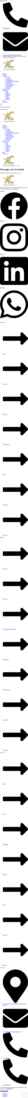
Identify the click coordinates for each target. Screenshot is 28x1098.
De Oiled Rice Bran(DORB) (12, 81)
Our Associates (6, 89)
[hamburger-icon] (0, 71)
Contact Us (5, 101)
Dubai (7, 96)
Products (5, 76)
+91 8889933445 (4, 109)
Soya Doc (8, 77)
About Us (5, 74)
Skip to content (3, 0)
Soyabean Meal (9, 80)
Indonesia (8, 98)
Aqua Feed (8, 87)
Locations (5, 90)
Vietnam (8, 95)
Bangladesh (8, 94)
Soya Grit (8, 78)
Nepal (7, 92)
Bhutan (7, 99)
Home (4, 73)
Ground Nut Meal (10, 85)
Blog (4, 100)
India (7, 91)
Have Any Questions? (5, 107)
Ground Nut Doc (9, 83)
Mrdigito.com (9, 1088)
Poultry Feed (9, 86)
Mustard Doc (9, 82)
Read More (16, 188)
